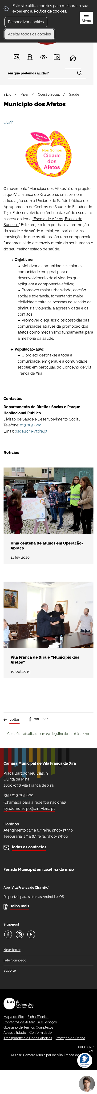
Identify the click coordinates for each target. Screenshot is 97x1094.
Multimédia (57, 57)
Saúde (74, 94)
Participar (30, 57)
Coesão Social (49, 94)
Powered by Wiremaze (85, 1048)
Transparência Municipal (43, 57)
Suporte (10, 970)
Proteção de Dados (70, 1038)
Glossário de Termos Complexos (28, 1027)
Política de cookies (50, 11)
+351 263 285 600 (18, 795)
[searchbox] (46, 75)
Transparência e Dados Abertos (28, 1038)
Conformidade (40, 1032)
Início (7, 94)
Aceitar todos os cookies (29, 34)
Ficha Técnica (38, 1017)
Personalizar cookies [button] (26, 22)
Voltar (14, 719)
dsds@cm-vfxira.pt (31, 431)
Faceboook (8, 934)
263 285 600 (30, 425)
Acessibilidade (15, 1032)
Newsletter (12, 950)
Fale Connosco (15, 960)
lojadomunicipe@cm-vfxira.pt (29, 808)
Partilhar (41, 719)
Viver (24, 94)
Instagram (19, 934)
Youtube (31, 934)
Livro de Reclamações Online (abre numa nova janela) (19, 1003)
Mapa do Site (14, 1017)
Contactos (16, 57)
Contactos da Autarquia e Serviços (30, 1022)
